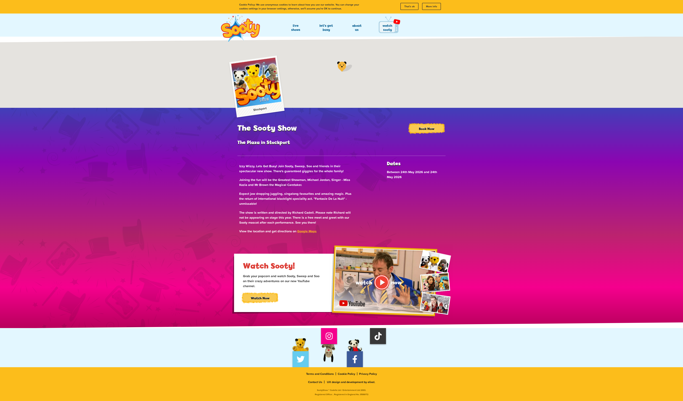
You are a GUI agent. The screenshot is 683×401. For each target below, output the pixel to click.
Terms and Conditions (320, 373)
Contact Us (315, 382)
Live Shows (295, 27)
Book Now (426, 129)
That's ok (409, 6)
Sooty (240, 28)
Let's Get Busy (326, 27)
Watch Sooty (387, 27)
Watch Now (260, 298)
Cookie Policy (346, 373)
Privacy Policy (368, 373)
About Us (357, 27)
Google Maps (307, 231)
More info (431, 6)
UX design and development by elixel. (351, 382)
